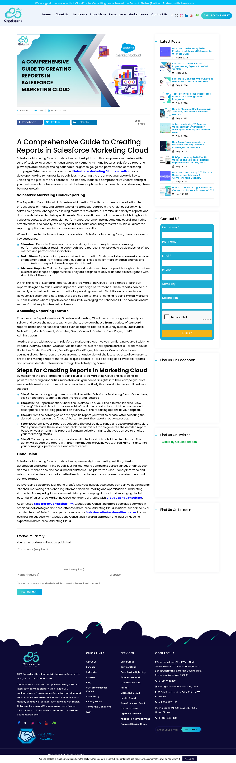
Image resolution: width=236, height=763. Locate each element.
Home (47, 14)
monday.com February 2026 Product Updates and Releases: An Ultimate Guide (191, 51)
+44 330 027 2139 (167, 702)
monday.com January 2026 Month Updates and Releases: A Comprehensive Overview (192, 175)
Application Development (135, 718)
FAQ (88, 712)
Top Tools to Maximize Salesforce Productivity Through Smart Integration (191, 96)
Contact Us (159, 14)
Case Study (92, 696)
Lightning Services (131, 713)
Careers (90, 677)
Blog (88, 682)
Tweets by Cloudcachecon (178, 442)
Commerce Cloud (131, 682)
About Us (61, 14)
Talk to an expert (217, 15)
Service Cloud (128, 667)
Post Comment (29, 591)
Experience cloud (130, 677)
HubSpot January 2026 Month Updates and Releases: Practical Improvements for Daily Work (190, 160)
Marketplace (138, 14)
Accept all (189, 758)
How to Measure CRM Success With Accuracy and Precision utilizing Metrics (192, 111)
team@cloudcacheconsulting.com (178, 686)
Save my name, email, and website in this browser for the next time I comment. (59, 583)
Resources (116, 14)
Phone (166, 269)
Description (170, 297)
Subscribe (191, 729)
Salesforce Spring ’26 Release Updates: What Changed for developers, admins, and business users (191, 128)
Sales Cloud (127, 661)
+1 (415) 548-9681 (167, 718)
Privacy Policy (94, 701)
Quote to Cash (129, 708)
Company (169, 283)
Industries (97, 14)
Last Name (170, 241)
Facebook (29, 122)
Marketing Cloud (130, 693)
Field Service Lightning (133, 672)
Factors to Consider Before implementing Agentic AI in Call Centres (190, 66)
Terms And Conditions (98, 706)
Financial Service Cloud (134, 724)
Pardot (125, 687)
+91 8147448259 (166, 680)
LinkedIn (83, 122)
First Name (170, 227)
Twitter (55, 122)
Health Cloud (128, 698)
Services (79, 14)
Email (166, 255)
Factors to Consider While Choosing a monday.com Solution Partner (192, 80)
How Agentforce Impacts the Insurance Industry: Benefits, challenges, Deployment (188, 144)
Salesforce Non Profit (133, 703)
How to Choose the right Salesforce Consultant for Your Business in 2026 (193, 189)
